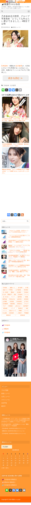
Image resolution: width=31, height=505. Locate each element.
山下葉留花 (18, 290)
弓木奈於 (5, 287)
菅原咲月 (20, 308)
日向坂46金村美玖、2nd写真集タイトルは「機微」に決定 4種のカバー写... (19, 270)
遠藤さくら (12, 287)
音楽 (15, 294)
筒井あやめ (12, 299)
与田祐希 (5, 308)
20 (27, 460)
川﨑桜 (20, 310)
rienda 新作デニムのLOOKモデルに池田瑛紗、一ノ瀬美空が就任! (19, 241)
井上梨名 (4, 313)
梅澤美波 (4, 299)
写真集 (26, 297)
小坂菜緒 (11, 301)
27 (27, 463)
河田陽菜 (10, 306)
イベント (4, 310)
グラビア (26, 303)
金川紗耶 (20, 287)
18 (19, 460)
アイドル (26, 294)
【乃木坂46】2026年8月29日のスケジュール (13, 433)
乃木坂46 (4, 66)
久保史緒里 (19, 301)
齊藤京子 (9, 294)
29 (7, 465)
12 (23, 458)
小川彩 (26, 287)
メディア (13, 308)
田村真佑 (26, 290)
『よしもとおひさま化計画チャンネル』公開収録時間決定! (19, 236)
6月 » (7, 468)
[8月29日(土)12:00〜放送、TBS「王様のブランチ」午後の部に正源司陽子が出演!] (4, 277)
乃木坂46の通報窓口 (9, 479)
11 (19, 458)
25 (19, 463)
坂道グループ (12, 310)
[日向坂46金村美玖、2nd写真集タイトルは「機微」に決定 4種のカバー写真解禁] (4, 272)
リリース (26, 310)
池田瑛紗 (19, 297)
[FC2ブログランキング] (20, 2)
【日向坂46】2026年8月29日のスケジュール (13, 428)
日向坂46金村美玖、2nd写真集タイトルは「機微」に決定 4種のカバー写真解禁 (15, 424)
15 (7, 460)
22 (7, 463)
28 (3, 465)
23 (11, 463)
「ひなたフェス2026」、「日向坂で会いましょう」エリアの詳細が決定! (19, 251)
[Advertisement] (15, 56)
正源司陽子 (26, 306)
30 (11, 465)
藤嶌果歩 (12, 303)
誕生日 (3, 406)
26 (23, 463)
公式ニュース (5, 397)
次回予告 (4, 403)
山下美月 (26, 301)
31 (15, 465)
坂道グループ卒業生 (8, 290)
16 (11, 460)
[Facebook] (8, 215)
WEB (27, 308)
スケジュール (5, 400)
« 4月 (3, 468)
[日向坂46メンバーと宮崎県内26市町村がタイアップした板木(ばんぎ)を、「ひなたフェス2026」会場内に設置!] (4, 267)
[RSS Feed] (22, 215)
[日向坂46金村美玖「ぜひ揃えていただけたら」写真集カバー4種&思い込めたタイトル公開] (4, 257)
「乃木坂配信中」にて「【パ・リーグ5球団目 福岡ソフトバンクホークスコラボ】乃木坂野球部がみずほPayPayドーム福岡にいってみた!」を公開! (15, 420)
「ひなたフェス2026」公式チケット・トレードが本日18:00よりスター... (19, 231)
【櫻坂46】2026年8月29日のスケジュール (12, 431)
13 (27, 458)
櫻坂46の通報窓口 (8, 482)
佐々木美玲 (5, 292)
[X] (19, 215)
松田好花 (19, 303)
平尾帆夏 (26, 313)
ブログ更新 (4, 390)
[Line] (7, 490)
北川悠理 (19, 66)
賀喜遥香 (11, 313)
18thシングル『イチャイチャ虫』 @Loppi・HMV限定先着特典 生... (19, 261)
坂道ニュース (16, 27)
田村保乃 (8, 315)
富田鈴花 (22, 315)
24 (15, 463)
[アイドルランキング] (10, 2)
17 (15, 460)
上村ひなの (18, 306)
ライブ (13, 297)
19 (23, 460)
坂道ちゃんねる (12, 4)
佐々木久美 (5, 297)
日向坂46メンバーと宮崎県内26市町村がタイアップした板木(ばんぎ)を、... (19, 266)
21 (3, 463)
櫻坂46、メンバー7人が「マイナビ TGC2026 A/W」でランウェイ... (19, 246)
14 (3, 460)
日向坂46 (20, 294)
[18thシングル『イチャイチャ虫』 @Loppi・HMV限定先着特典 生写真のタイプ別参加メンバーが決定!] (4, 262)
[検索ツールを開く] (2, 11)
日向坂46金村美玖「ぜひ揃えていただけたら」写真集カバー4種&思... (19, 256)
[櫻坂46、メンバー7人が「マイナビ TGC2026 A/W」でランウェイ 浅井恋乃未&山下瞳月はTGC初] (4, 247)
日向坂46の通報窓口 (9, 485)
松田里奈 (26, 299)
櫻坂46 (12, 292)
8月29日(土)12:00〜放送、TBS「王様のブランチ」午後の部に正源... (19, 275)
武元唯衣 (19, 292)
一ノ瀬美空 (19, 313)
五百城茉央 (5, 303)
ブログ (4, 306)
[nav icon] (29, 11)
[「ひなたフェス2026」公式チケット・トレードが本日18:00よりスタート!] (4, 232)
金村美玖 (19, 299)
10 (15, 458)
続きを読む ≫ (15, 78)
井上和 (4, 294)
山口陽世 (4, 301)
